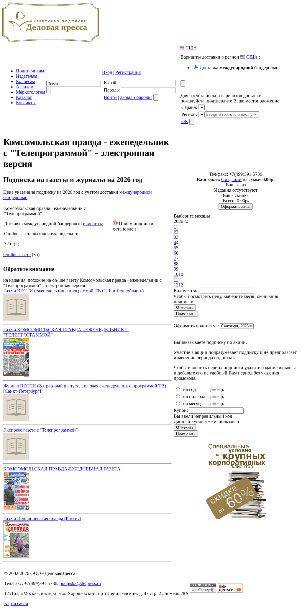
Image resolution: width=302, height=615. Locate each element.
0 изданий (231, 179)
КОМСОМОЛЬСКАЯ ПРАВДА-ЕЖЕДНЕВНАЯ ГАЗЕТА (62, 468)
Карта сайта (16, 603)
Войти (110, 97)
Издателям (26, 76)
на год (189, 389)
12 (176, 284)
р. (222, 389)
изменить (92, 223)
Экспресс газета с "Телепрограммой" (40, 429)
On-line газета (17, 254)
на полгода (194, 396)
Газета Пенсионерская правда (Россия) (42, 518)
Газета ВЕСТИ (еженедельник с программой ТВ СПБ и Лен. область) (73, 290)
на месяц (192, 403)
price (214, 389)
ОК (184, 121)
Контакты (26, 102)
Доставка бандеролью (239, 67)
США (190, 47)
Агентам (24, 86)
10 (176, 274)
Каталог (24, 97)
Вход (107, 72)
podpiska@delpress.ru (80, 583)
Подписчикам (30, 70)
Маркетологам (30, 92)
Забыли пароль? (136, 97)
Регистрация (128, 72)
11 (176, 279)
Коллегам (25, 81)
